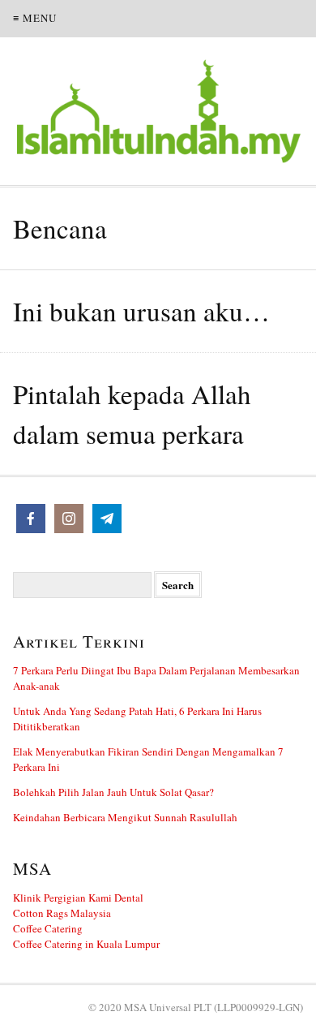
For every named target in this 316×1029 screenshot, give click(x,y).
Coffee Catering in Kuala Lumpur (86, 943)
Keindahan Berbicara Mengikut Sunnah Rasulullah (125, 817)
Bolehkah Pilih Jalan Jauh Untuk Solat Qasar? (113, 792)
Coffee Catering (48, 928)
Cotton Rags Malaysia (62, 913)
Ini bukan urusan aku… (141, 311)
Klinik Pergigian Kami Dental (78, 897)
